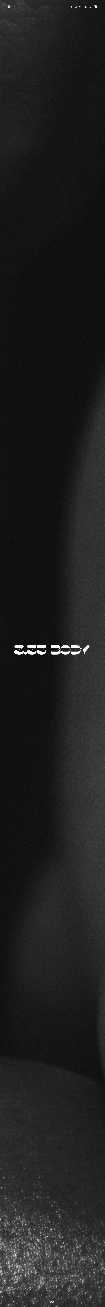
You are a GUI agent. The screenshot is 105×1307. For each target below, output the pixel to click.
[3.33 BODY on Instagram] (76, 6)
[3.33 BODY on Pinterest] (80, 6)
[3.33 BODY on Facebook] (72, 6)
